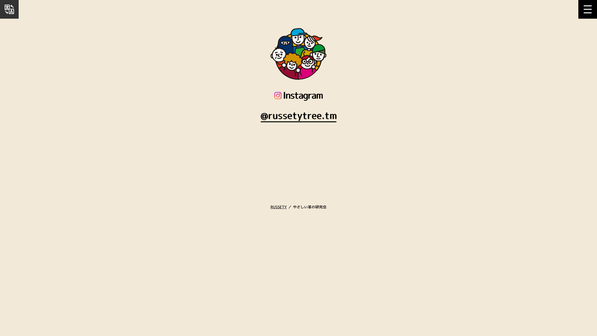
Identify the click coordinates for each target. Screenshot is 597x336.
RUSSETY (279, 207)
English (9, 11)
